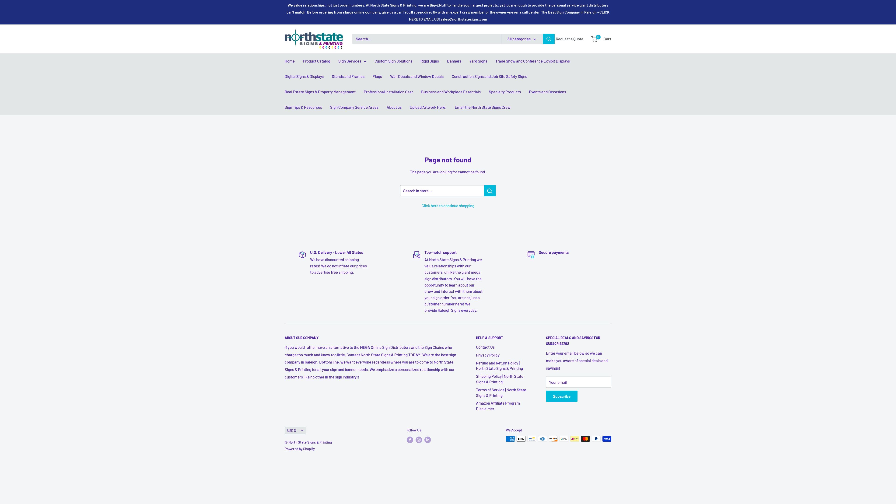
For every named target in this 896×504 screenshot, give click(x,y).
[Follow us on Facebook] (410, 439)
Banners (454, 61)
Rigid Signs (429, 61)
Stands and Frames (348, 76)
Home (290, 61)
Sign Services (349, 61)
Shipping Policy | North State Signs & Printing (499, 379)
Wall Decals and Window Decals (417, 76)
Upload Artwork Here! (428, 107)
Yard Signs (478, 61)
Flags (377, 76)
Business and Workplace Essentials (451, 91)
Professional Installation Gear (388, 91)
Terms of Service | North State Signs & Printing (501, 392)
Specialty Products (505, 91)
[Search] (549, 39)
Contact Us (485, 347)
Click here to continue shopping (448, 205)
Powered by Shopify (300, 449)
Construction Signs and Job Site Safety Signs (489, 76)
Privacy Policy (488, 355)
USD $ (291, 431)
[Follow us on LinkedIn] (427, 439)
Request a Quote (569, 38)
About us (394, 107)
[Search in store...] (490, 190)
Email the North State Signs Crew (483, 107)
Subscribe (561, 396)
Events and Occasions (547, 91)
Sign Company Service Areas (354, 107)
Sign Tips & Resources (303, 107)
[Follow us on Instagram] (419, 439)
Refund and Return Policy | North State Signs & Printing (499, 365)
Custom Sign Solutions (393, 61)
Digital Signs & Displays (304, 76)
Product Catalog (316, 61)
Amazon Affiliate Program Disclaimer (498, 406)
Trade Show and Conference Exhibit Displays (532, 61)
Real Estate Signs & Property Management (320, 91)
